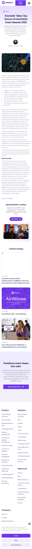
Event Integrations (7, 478)
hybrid (25, 133)
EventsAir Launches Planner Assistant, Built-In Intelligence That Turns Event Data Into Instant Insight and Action (16, 281)
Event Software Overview (6, 415)
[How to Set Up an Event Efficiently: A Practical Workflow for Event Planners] (16, 329)
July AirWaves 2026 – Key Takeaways (14, 314)
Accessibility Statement (22, 498)
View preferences (16, 545)
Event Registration (7, 429)
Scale (19, 430)
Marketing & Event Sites (7, 424)
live (16, 133)
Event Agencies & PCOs (23, 448)
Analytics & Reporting (5, 470)
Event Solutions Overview (22, 415)
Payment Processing (5, 482)
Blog (19, 476)
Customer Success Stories (24, 484)
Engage (20, 423)
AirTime (20, 503)
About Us (4, 514)
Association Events (24, 444)
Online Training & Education (23, 493)
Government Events (24, 456)
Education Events (23, 452)
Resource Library (23, 479)
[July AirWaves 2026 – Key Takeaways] (16, 298)
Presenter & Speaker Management (6, 440)
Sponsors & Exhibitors (5, 461)
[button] (29, 524)
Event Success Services (22, 460)
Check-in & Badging (5, 450)
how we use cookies (15, 530)
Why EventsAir (6, 420)
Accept (16, 535)
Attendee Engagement (6, 455)
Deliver (20, 427)
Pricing (20, 473)
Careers (4, 517)
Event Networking (7, 465)
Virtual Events (22, 437)
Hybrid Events (22, 440)
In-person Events (23, 433)
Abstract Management (6, 433)
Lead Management (8, 474)
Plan (19, 420)
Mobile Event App (7, 445)
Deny (16, 540)
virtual (19, 133)
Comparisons (22, 488)
